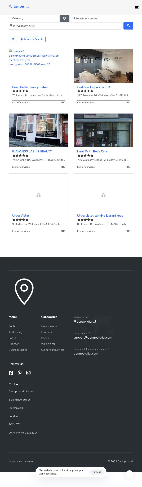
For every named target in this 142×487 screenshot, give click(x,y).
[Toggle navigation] (116, 7)
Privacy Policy (15, 461)
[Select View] (13, 39)
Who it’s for (48, 344)
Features (46, 332)
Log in (12, 338)
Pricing (45, 338)
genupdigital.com (86, 353)
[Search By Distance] (64, 18)
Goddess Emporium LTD (93, 87)
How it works (49, 326)
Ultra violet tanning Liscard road (100, 216)
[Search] (128, 26)
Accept (97, 472)
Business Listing (18, 350)
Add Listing (15, 332)
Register (14, 344)
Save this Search (32, 39)
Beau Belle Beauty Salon (30, 87)
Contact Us (15, 326)
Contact (29, 461)
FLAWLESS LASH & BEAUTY (32, 151)
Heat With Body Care (92, 151)
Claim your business (52, 350)
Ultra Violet (20, 216)
